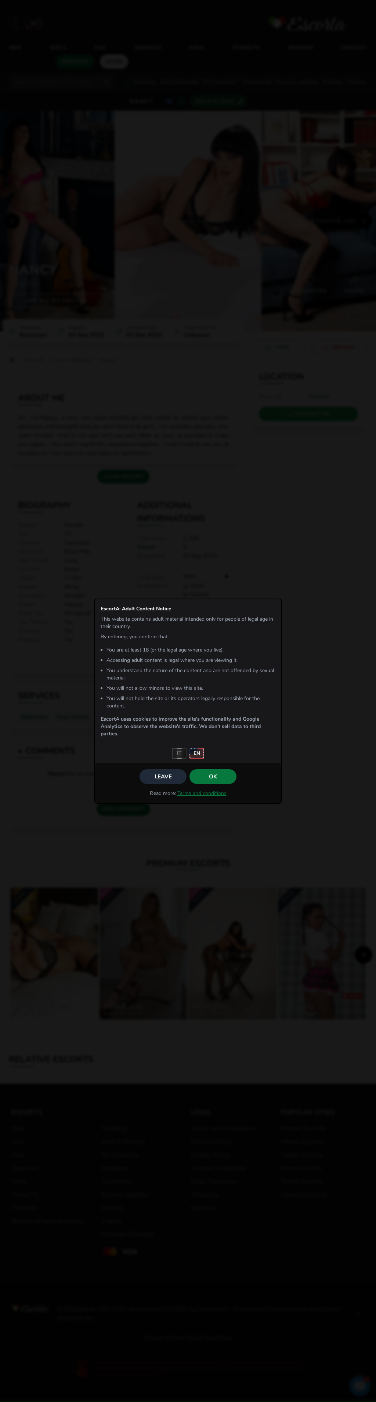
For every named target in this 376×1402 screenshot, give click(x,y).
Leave (163, 776)
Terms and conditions (202, 793)
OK (213, 776)
